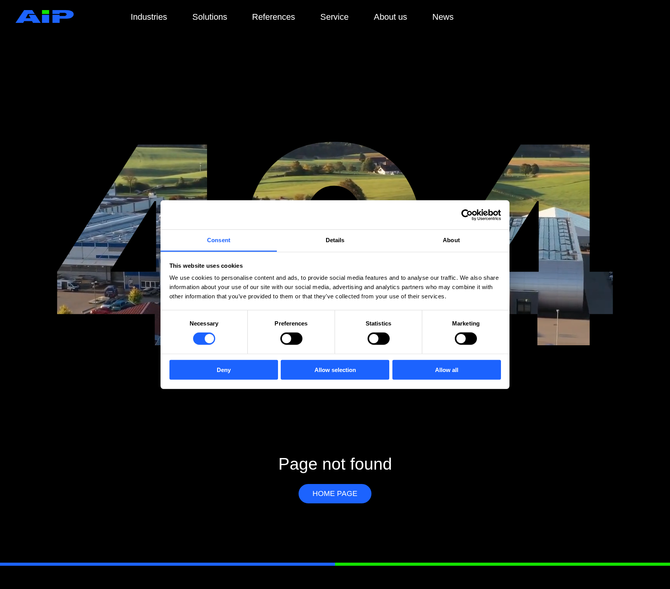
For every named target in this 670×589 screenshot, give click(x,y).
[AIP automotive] (45, 21)
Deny (224, 370)
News (443, 17)
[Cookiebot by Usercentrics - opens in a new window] (467, 214)
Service (334, 17)
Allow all (446, 370)
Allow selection (335, 370)
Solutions (209, 17)
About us (390, 17)
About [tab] (451, 240)
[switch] (291, 338)
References (273, 17)
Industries (149, 17)
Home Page (335, 493)
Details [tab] (335, 240)
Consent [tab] (218, 240)
